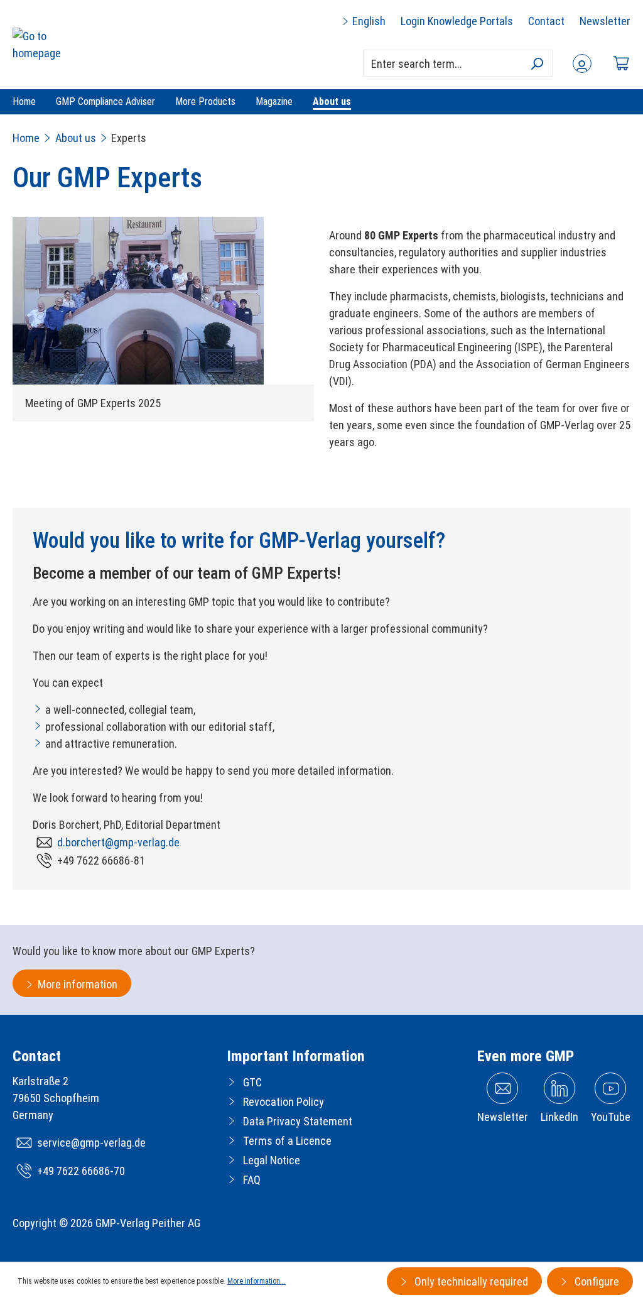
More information (77, 984)
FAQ (252, 1179)
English (368, 21)
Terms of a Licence (287, 1140)
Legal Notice (271, 1160)
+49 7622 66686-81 (101, 860)
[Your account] (582, 63)
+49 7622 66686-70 (81, 1170)
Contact (546, 21)
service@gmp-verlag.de (91, 1142)
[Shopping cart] (621, 63)
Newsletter (605, 21)
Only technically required (470, 1281)
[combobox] (458, 63)
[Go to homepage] (51, 45)
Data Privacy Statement (297, 1121)
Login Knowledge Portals (457, 21)
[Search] (536, 63)
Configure (595, 1281)
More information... (256, 1281)
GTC (252, 1082)
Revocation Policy (283, 1101)
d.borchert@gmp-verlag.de (118, 842)
